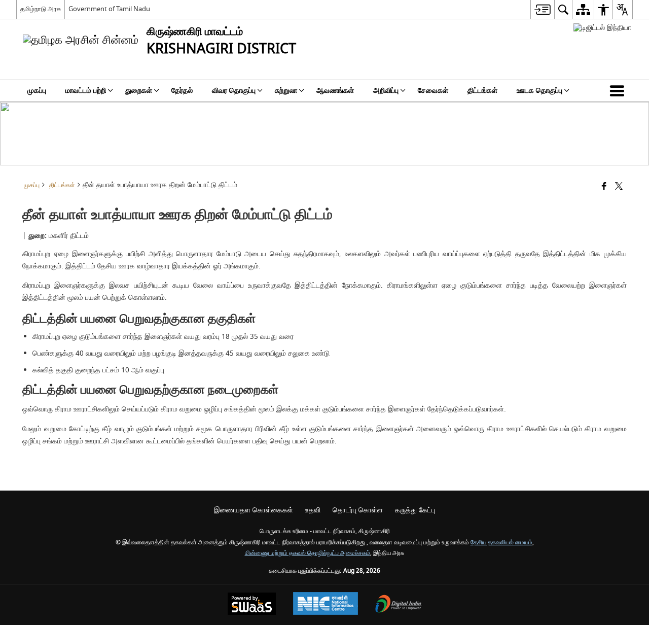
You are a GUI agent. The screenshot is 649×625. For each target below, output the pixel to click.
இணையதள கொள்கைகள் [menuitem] (253, 510)
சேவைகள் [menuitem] (433, 90)
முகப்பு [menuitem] (36, 90)
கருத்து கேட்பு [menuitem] (415, 510)
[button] (619, 90)
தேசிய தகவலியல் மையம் (501, 542)
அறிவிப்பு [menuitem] (386, 90)
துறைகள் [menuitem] (138, 90)
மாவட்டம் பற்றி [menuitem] (85, 90)
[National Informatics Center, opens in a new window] (325, 604)
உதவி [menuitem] (312, 510)
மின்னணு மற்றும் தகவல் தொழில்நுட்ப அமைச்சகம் (307, 553)
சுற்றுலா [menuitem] (286, 90)
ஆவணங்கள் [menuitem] (335, 90)
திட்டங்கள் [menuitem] (482, 90)
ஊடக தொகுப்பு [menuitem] (539, 90)
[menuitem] (542, 9)
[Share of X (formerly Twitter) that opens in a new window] (618, 187)
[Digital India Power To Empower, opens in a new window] (398, 605)
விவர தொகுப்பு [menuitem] (234, 90)
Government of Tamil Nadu (109, 9)
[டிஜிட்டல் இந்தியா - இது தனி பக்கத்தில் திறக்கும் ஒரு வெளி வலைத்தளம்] (602, 27)
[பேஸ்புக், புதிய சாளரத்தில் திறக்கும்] (604, 187)
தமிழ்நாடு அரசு (40, 9)
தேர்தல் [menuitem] (182, 90)
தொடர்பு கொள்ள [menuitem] (358, 510)
